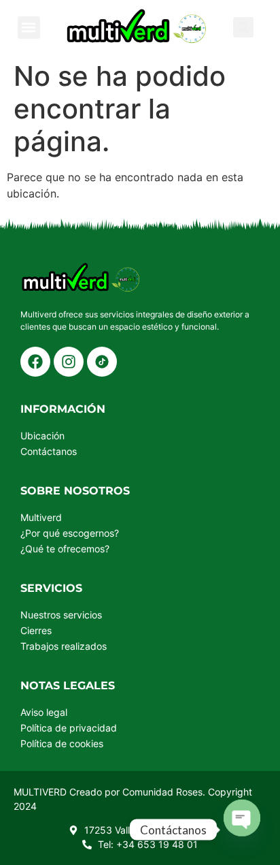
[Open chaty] (242, 818)
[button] (29, 27)
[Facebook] (35, 362)
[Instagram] (69, 362)
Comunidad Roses (162, 792)
